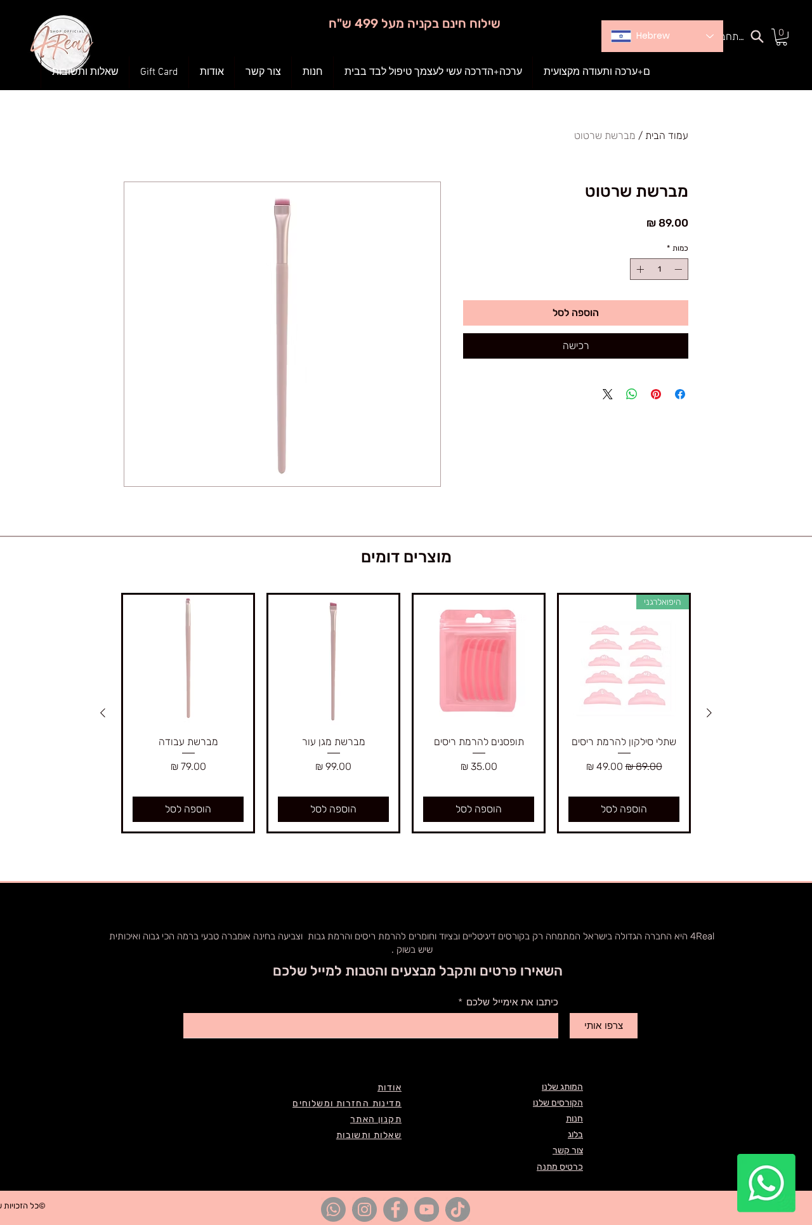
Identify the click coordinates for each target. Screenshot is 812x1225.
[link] (781, 37)
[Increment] (639, 269)
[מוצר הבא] (102, 712)
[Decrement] (679, 269)
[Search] (757, 36)
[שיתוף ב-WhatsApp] (631, 394)
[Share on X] (607, 394)
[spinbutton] (659, 269)
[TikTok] (457, 1209)
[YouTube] (426, 1209)
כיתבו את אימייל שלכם (512, 1002)
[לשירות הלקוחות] (766, 1183)
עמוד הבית (666, 135)
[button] (312, 72)
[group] (406, 713)
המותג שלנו (562, 1087)
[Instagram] (364, 1209)
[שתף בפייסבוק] (680, 394)
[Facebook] (395, 1209)
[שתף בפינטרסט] (656, 394)
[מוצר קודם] (709, 712)
